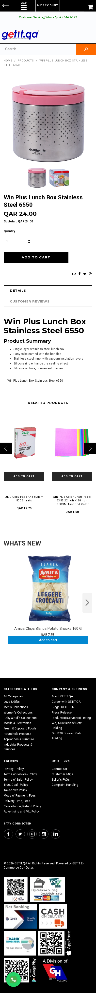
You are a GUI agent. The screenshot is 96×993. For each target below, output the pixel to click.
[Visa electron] (20, 943)
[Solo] (20, 970)
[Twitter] (84, 274)
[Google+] (90, 274)
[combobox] (38, 49)
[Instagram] (43, 834)
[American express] (53, 916)
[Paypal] (16, 889)
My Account (47, 5)
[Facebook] (79, 274)
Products (26, 60)
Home (8, 60)
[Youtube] (32, 834)
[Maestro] (55, 943)
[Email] (74, 274)
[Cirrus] (55, 970)
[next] (87, 603)
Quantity (9, 231)
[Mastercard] (20, 916)
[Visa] (47, 889)
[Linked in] (55, 834)
